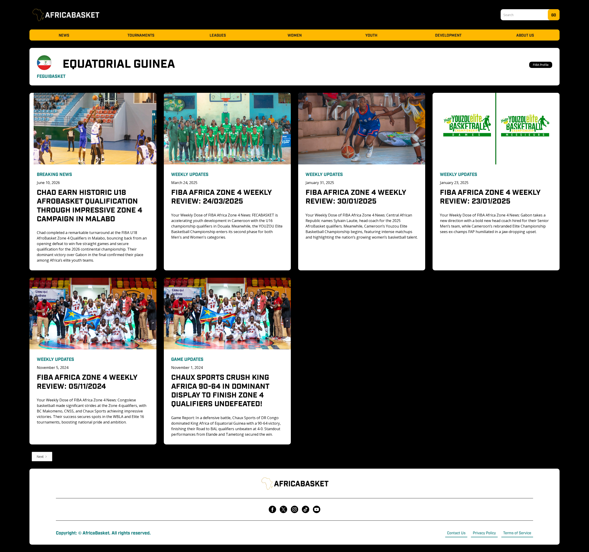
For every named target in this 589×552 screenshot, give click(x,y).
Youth (371, 35)
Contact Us (456, 532)
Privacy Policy (484, 532)
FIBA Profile (541, 64)
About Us (525, 35)
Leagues (218, 35)
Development (448, 35)
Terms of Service (517, 532)
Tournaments (140, 35)
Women (295, 35)
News (64, 35)
